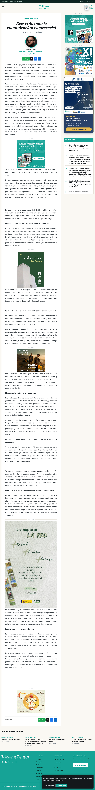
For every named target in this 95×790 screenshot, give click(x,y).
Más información (57, 780)
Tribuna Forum (59, 770)
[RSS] (16, 762)
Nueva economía (7, 737)
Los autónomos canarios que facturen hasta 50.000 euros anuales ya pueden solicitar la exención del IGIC (79, 148)
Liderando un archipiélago (10, 739)
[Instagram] (90, 1)
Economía (39, 762)
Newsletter (13, 1)
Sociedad (39, 773)
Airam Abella (31, 50)
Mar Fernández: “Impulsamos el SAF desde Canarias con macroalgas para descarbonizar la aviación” (80, 184)
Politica (38, 765)
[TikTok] (93, 1)
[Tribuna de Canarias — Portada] (44, 7)
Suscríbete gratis (80, 765)
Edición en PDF (59, 759)
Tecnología (39, 767)
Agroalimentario (41, 779)
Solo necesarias (49, 785)
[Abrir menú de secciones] (2, 7)
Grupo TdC (57, 767)
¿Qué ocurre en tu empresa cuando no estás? (82, 740)
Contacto (19, 1)
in (39, 59)
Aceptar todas (62, 785)
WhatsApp (26, 59)
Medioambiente (41, 776)
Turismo (38, 770)
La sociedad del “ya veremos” (78, 192)
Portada (38, 759)
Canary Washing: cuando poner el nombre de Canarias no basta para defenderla (35, 741)
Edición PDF (4, 1)
